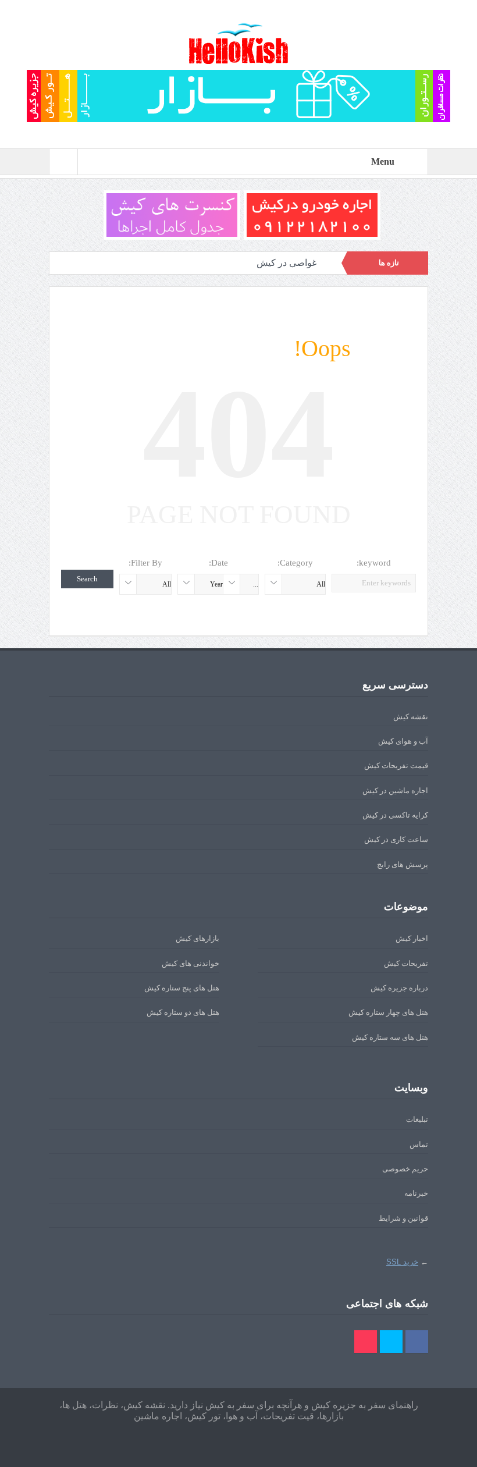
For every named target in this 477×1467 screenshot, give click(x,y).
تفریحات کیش (406, 963)
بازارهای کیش (197, 938)
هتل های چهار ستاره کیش (388, 1012)
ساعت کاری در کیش (396, 839)
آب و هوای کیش (403, 741)
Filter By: (145, 562)
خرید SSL (402, 1262)
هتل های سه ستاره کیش (390, 1037)
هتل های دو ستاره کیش (183, 1012)
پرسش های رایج (402, 864)
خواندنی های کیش (190, 963)
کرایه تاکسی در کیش (395, 815)
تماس (419, 1144)
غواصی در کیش (286, 263)
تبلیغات (417, 1119)
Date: (218, 562)
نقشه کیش (410, 716)
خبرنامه (416, 1193)
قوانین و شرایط (403, 1218)
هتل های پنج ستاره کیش (181, 987)
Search (87, 578)
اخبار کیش (412, 938)
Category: (295, 562)
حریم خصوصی (405, 1168)
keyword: (374, 562)
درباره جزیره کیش (399, 987)
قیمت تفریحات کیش (396, 765)
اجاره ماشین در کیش (395, 790)
